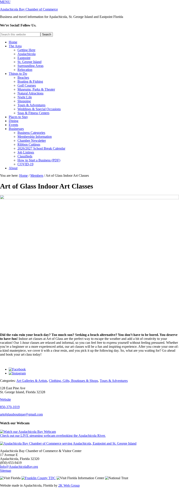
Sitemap (5, 470)
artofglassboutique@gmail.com (21, 414)
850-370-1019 (10, 407)
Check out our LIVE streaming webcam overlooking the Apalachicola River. (53, 435)
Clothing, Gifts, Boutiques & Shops (73, 381)
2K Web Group (69, 485)
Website (5, 399)
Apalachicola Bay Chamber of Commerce (29, 9)
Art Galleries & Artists (31, 381)
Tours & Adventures (114, 381)
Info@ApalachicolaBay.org (19, 466)
